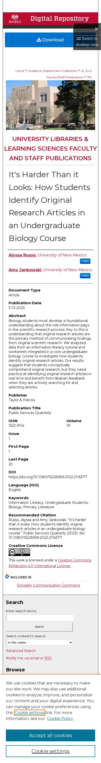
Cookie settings (29, 712)
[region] (50, 718)
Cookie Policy (60, 718)
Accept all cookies (50, 735)
